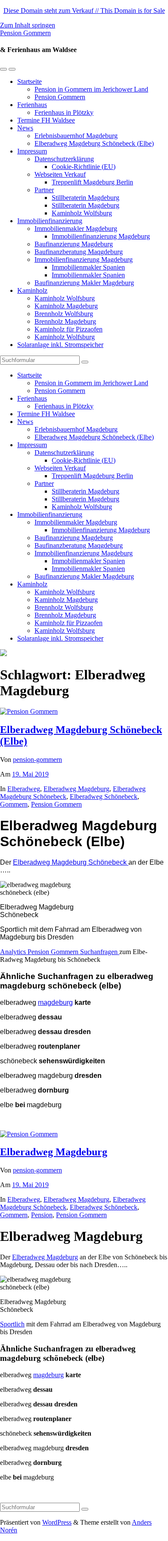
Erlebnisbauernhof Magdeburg (76, 135)
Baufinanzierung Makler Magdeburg (84, 282)
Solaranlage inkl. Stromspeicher (60, 344)
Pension (42, 1215)
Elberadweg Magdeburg (76, 788)
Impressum (32, 151)
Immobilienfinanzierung (49, 220)
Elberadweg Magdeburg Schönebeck (70, 862)
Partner (44, 189)
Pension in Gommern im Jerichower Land (91, 89)
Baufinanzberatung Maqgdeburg (78, 251)
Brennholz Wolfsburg (63, 313)
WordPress (57, 1522)
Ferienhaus (32, 104)
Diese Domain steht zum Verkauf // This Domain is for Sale (84, 10)
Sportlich (12, 1324)
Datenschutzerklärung (64, 159)
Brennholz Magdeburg (65, 321)
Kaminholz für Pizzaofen (68, 329)
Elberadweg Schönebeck (103, 796)
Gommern (14, 804)
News (25, 128)
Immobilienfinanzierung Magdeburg (101, 236)
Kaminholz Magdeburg (66, 306)
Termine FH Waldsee (46, 120)
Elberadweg (23, 788)
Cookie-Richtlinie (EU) (83, 166)
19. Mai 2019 (30, 774)
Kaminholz (32, 290)
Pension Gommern (25, 33)
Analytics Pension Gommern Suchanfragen (59, 951)
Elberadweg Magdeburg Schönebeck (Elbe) (94, 143)
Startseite (29, 81)
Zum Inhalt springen (27, 25)
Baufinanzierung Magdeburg (73, 244)
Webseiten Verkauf (60, 174)
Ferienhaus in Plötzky (63, 112)
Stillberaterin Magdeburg (85, 197)
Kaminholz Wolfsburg (82, 213)
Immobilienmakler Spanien (88, 267)
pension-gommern (37, 759)
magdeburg (55, 1002)
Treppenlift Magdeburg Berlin (92, 182)
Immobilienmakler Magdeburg (75, 228)
